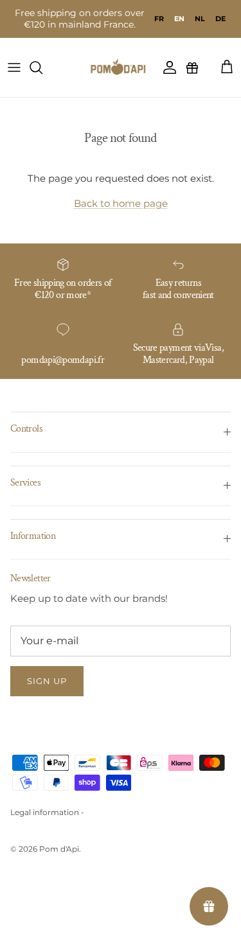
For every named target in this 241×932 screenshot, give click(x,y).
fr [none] (159, 18)
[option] (159, 18)
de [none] (220, 18)
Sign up (47, 681)
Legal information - (47, 812)
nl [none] (200, 18)
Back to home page (121, 203)
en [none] (179, 18)
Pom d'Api (59, 849)
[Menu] (14, 67)
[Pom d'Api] (121, 67)
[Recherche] (42, 67)
